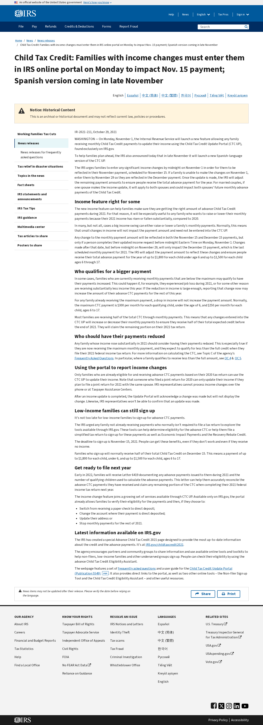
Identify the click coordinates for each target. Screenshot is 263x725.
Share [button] (206, 594)
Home (18, 41)
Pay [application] (34, 26)
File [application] (21, 26)
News (185, 14)
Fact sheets (25, 185)
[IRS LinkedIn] (237, 705)
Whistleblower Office (125, 665)
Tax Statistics (23, 649)
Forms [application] (106, 26)
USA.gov (211, 645)
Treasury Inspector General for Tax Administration (225, 634)
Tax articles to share (32, 236)
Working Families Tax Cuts (36, 134)
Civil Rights (70, 649)
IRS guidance (27, 217)
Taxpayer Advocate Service (80, 632)
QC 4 (228, 358)
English (201, 14)
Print (231, 594)
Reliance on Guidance (77, 673)
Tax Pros (223, 14)
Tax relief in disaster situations (40, 166)
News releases (46, 41)
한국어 (186, 95)
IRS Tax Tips (26, 208)
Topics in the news (30, 175)
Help (171, 14)
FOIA (65, 657)
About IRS (21, 624)
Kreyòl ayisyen (237, 95)
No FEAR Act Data (74, 665)
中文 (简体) (150, 95)
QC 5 (238, 358)
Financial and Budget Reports (35, 640)
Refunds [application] (51, 26)
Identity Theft (120, 632)
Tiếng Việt (217, 95)
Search (246, 26)
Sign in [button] (241, 14)
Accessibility (240, 720)
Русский (200, 95)
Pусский (164, 657)
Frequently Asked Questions (94, 358)
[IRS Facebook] (214, 705)
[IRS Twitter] (221, 705)
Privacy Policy (218, 720)
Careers (19, 632)
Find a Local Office (27, 665)
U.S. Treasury (214, 624)
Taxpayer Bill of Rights (78, 624)
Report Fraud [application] (128, 26)
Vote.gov (212, 662)
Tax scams (117, 640)
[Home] (25, 12)
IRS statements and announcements (32, 196)
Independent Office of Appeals (83, 640)
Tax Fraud (116, 649)
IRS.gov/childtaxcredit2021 (164, 544)
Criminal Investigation (126, 657)
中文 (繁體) (169, 95)
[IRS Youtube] (245, 705)
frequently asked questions (137, 568)
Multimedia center (31, 227)
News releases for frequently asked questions (41, 154)
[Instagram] (229, 705)
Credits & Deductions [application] (79, 26)
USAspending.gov (218, 653)
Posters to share (29, 245)
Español (132, 95)
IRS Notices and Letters (126, 624)
